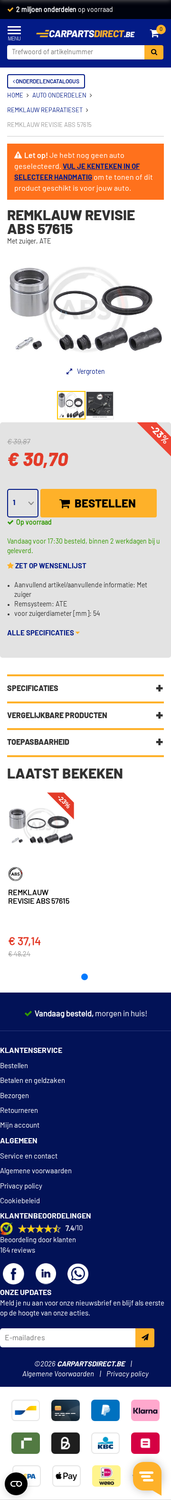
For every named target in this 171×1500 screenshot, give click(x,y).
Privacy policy (21, 1186)
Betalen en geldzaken (32, 1080)
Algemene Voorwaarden (58, 1374)
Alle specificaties (41, 633)
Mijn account (19, 1125)
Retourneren (19, 1110)
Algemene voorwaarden (36, 1171)
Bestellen (104, 504)
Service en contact (28, 1156)
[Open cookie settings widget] (16, 1483)
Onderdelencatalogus (47, 81)
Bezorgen (14, 1096)
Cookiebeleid (20, 1201)
